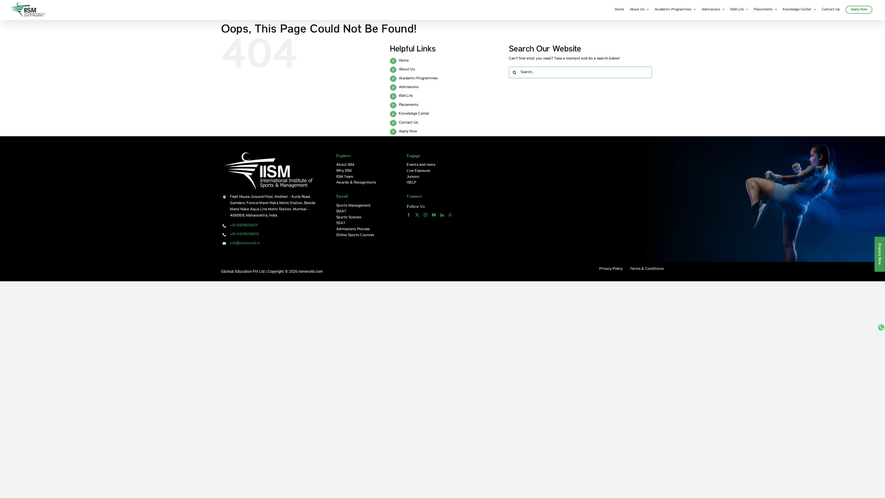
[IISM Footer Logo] (268, 152)
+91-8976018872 (244, 234)
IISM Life (406, 96)
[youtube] (434, 215)
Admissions (409, 87)
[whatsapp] (450, 215)
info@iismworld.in (245, 243)
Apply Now (408, 131)
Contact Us (408, 123)
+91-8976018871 (244, 225)
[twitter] (417, 215)
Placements (408, 105)
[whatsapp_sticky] (881, 325)
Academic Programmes (418, 78)
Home (404, 61)
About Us (407, 69)
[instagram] (425, 215)
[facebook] (408, 215)
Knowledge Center (414, 114)
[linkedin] (442, 215)
